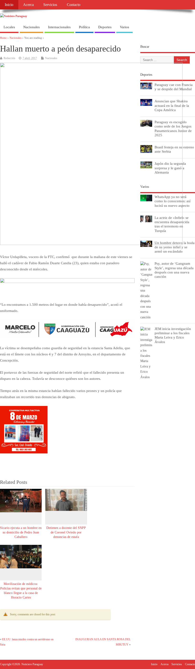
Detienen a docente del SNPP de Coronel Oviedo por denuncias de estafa (66, 532)
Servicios (50, 5)
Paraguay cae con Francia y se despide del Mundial (174, 87)
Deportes (105, 27)
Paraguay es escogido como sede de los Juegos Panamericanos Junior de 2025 (173, 128)
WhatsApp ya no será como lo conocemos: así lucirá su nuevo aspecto (172, 201)
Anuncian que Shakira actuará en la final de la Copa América (172, 105)
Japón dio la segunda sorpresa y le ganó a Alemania (170, 167)
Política (84, 27)
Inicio (9, 5)
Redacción (9, 58)
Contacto (73, 5)
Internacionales (59, 27)
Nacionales (31, 27)
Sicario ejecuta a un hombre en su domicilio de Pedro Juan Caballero (21, 532)
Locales (9, 27)
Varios (124, 27)
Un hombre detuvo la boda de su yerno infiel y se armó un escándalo (175, 247)
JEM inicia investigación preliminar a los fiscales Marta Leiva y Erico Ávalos (173, 335)
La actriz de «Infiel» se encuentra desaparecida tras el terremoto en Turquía (172, 224)
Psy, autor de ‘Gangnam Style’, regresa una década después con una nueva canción (174, 269)
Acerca (28, 5)
